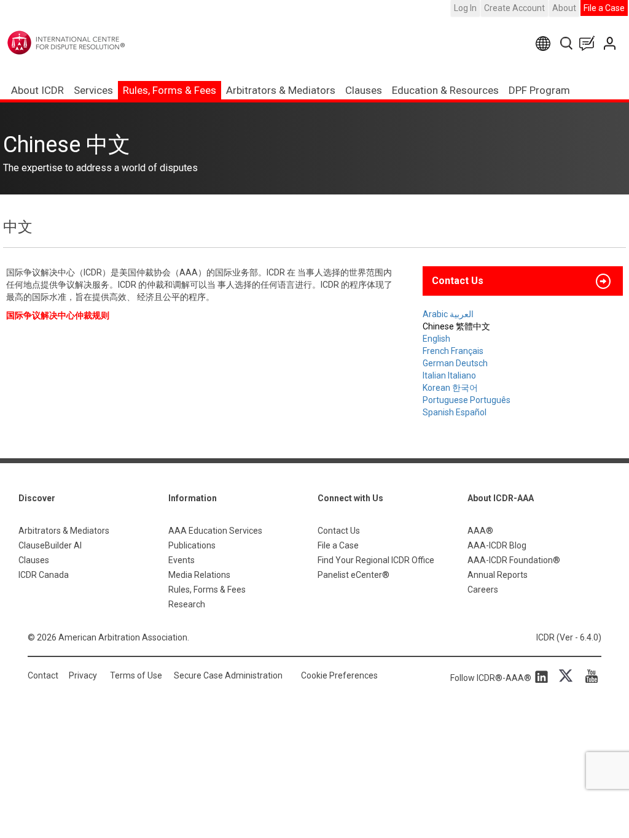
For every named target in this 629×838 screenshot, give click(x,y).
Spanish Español (454, 412)
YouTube (588, 676)
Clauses (363, 90)
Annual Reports (497, 575)
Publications (192, 545)
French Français (453, 351)
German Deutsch (455, 363)
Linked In (543, 676)
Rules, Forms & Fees (169, 90)
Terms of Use (136, 675)
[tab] (523, 281)
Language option (545, 43)
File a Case (604, 8)
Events (181, 560)
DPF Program (539, 90)
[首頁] (91, 43)
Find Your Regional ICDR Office (376, 560)
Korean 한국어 (450, 388)
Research (186, 604)
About (564, 8)
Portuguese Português (466, 400)
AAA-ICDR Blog (496, 545)
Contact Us (611, 43)
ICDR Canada (43, 575)
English (436, 339)
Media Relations (199, 575)
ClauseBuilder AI (50, 545)
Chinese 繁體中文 (456, 326)
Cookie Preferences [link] (339, 675)
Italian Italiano (449, 375)
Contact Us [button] (457, 280)
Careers (482, 589)
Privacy (83, 675)
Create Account (514, 8)
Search (567, 43)
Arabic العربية (448, 314)
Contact (43, 675)
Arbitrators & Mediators (63, 531)
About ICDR (37, 90)
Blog (589, 43)
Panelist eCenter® (353, 575)
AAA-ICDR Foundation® (513, 560)
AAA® (480, 531)
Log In (465, 8)
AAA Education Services (215, 531)
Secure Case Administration (228, 675)
